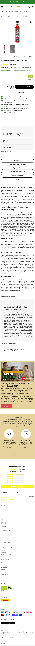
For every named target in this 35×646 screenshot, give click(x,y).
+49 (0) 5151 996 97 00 (7, 528)
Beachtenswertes (17, 175)
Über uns (3, 552)
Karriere (3, 550)
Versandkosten (28, 67)
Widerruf (3, 569)
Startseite (3, 16)
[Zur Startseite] (15, 7)
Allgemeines (17, 160)
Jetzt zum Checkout (17, 92)
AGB (2, 562)
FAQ (17, 179)
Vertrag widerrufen (8, 623)
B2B (2, 545)
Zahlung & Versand (6, 554)
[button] (32, 7)
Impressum (4, 567)
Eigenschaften (17, 168)
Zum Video (6, 406)
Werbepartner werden (7, 548)
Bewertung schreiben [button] (17, 486)
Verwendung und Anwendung (17, 164)
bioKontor (3, 639)
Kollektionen (11, 16)
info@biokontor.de (6, 530)
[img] (4, 497)
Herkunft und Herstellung (17, 171)
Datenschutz (4, 564)
